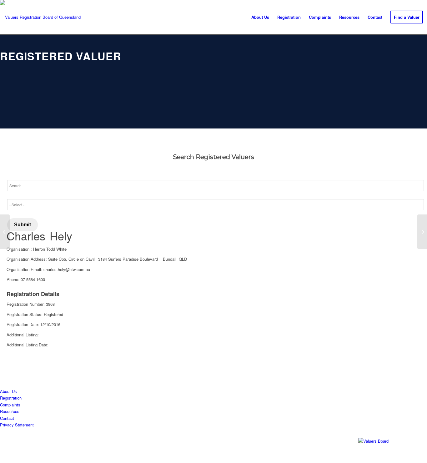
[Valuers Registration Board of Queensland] (40, 17)
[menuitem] (260, 17)
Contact (7, 418)
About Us (8, 391)
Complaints (10, 405)
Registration (11, 398)
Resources (9, 411)
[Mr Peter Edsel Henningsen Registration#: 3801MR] (5, 231)
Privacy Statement (17, 425)
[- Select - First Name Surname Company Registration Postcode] (215, 204)
